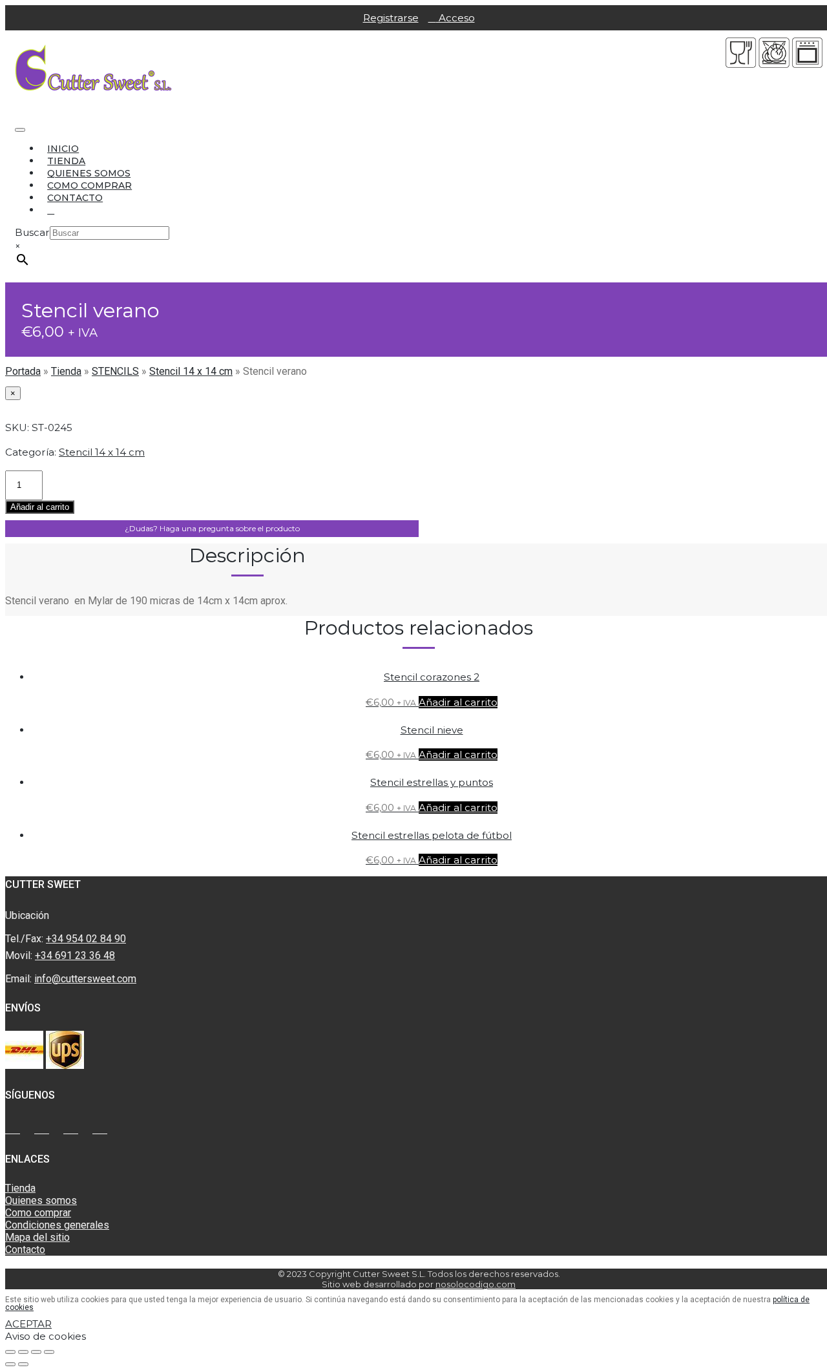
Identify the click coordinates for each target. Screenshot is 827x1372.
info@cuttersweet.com (85, 979)
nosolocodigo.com (475, 1284)
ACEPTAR (28, 1324)
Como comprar (89, 185)
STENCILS (115, 371)
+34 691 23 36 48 (75, 955)
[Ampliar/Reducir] (49, 1352)
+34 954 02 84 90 (86, 939)
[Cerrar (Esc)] (10, 1352)
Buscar (32, 232)
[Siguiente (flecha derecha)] (23, 1364)
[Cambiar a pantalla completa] (36, 1352)
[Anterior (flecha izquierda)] (10, 1364)
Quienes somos (89, 173)
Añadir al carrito (39, 507)
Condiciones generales (57, 1225)
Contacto (75, 198)
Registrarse (391, 18)
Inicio (63, 148)
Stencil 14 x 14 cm (191, 371)
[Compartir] (23, 1352)
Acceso (455, 18)
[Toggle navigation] (20, 130)
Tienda (66, 161)
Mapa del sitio (37, 1237)
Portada (23, 371)
